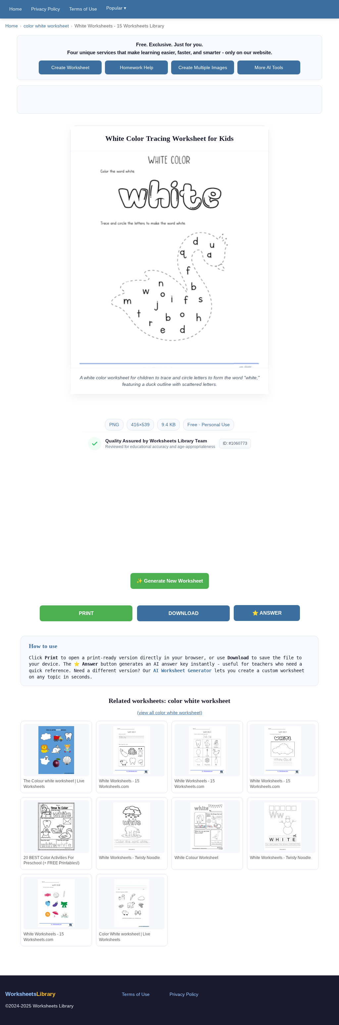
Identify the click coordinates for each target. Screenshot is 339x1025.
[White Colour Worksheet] (207, 826)
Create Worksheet (70, 67)
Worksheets (30, 994)
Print (86, 613)
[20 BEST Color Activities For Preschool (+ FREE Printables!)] (56, 826)
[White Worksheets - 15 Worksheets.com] (132, 750)
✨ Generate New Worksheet (169, 581)
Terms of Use (83, 9)
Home (15, 9)
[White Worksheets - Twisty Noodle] (132, 826)
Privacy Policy (45, 9)
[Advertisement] (169, 514)
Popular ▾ (116, 8)
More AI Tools (269, 67)
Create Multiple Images (202, 67)
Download (184, 613)
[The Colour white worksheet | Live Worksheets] (56, 750)
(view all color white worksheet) (169, 712)
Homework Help (136, 67)
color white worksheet (46, 25)
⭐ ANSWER (267, 613)
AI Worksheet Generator (182, 670)
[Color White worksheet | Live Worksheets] (132, 903)
